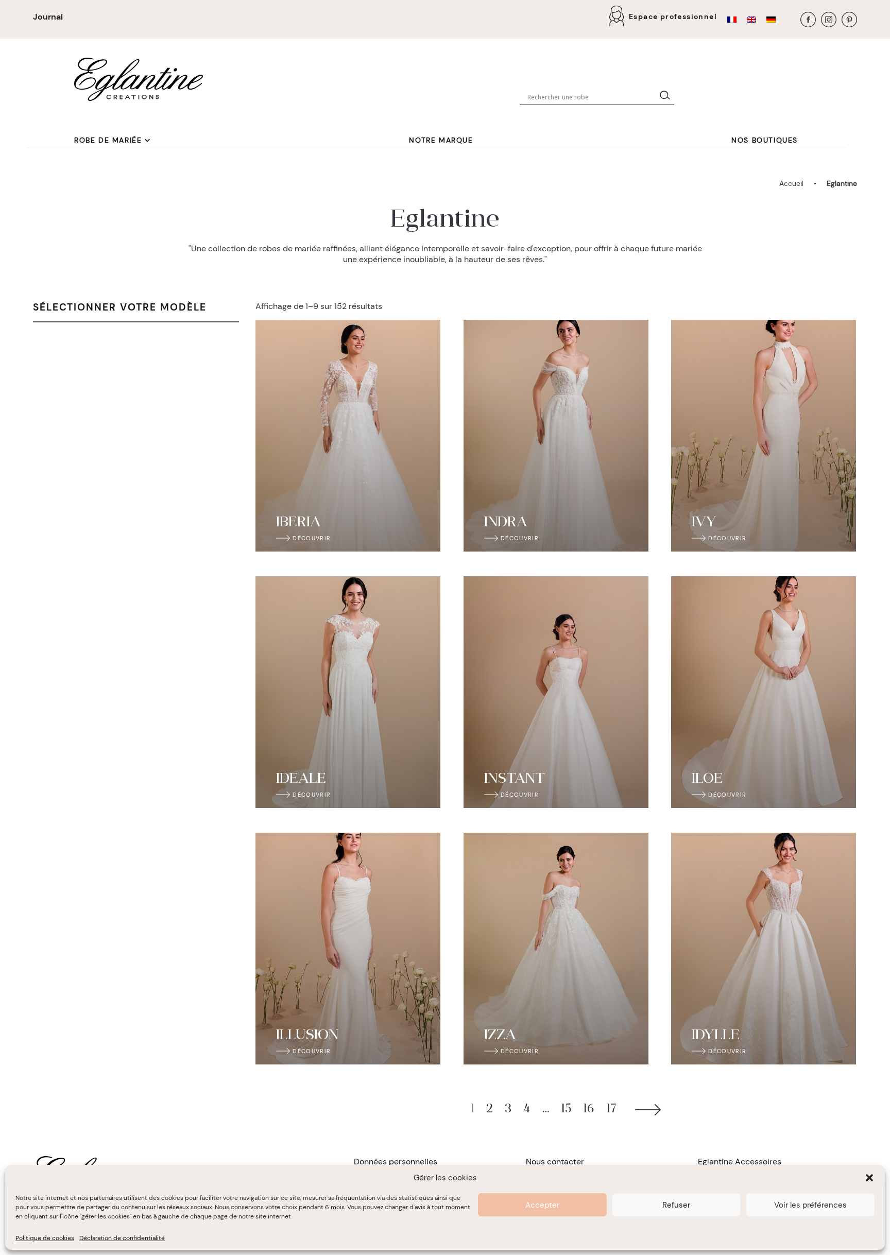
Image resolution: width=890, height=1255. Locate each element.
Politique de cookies (44, 1238)
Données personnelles (395, 1161)
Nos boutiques (764, 140)
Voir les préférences (810, 1205)
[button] (869, 1178)
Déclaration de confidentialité (122, 1238)
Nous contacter (555, 1161)
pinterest (849, 19)
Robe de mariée (108, 140)
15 (566, 1109)
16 (588, 1109)
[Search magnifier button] (667, 97)
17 (611, 1109)
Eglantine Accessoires (739, 1161)
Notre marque (441, 140)
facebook (808, 19)
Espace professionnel (673, 16)
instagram (828, 19)
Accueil (791, 183)
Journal (48, 16)
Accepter (542, 1205)
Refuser (676, 1205)
